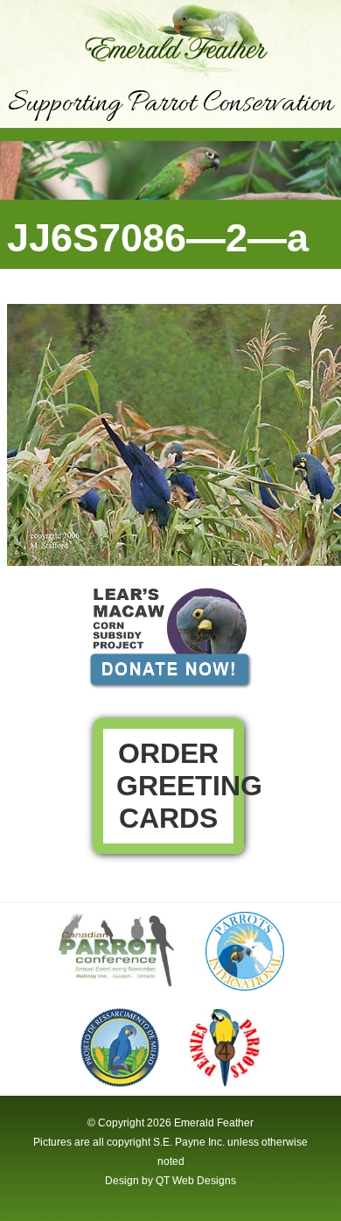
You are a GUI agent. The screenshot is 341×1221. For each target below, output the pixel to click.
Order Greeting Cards (179, 786)
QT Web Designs (196, 1181)
